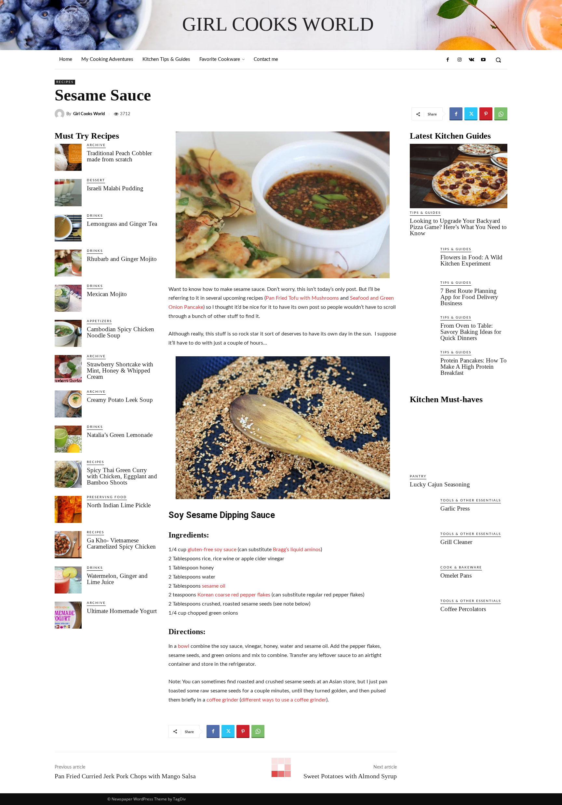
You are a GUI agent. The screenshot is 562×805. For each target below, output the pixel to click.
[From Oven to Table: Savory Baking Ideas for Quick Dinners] (422, 329)
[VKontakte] (471, 60)
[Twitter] (470, 113)
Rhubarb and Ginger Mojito (122, 258)
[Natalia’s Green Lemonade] (68, 439)
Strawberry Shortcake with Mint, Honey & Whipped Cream (120, 370)
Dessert (96, 180)
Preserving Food (107, 497)
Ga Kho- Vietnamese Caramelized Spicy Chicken (121, 543)
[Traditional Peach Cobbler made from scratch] (68, 157)
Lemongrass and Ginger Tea (122, 223)
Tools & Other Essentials (470, 500)
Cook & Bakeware (461, 567)
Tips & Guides (425, 212)
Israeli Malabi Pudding (115, 188)
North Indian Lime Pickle (119, 505)
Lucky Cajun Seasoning (440, 484)
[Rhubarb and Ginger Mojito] (68, 263)
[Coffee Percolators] (422, 612)
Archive (96, 145)
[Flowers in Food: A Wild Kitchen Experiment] (422, 260)
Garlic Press (455, 508)
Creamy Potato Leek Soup (120, 399)
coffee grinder (222, 700)
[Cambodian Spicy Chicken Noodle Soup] (68, 333)
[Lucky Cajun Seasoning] (458, 439)
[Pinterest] (485, 113)
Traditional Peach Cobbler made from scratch (119, 156)
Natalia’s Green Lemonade (120, 434)
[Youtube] (483, 60)
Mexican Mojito (107, 294)
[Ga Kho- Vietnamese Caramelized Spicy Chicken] (68, 544)
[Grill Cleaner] (422, 545)
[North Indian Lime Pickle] (68, 509)
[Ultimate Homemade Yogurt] (68, 615)
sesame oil (213, 586)
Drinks (95, 215)
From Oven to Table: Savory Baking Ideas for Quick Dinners (470, 331)
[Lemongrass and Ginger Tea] (68, 227)
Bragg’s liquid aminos (297, 549)
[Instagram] (459, 60)
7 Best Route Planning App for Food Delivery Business (469, 297)
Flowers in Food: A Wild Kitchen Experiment (471, 260)
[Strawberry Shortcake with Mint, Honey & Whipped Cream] (68, 368)
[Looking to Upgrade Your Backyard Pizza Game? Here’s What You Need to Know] (458, 176)
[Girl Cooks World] (60, 114)
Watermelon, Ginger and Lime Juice (117, 578)
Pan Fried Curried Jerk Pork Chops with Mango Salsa (125, 776)
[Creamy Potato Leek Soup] (68, 403)
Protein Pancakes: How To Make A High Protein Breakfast (473, 366)
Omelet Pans (456, 575)
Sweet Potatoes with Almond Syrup (350, 776)
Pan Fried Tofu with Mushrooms (302, 298)
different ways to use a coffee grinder (283, 700)
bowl (183, 646)
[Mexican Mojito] (68, 298)
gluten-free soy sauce (212, 549)
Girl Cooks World (89, 114)
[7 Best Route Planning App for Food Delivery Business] (422, 294)
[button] (498, 60)
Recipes (65, 82)
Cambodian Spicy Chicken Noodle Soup (120, 332)
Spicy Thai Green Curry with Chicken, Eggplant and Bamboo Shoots (122, 476)
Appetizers (99, 321)
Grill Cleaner (456, 542)
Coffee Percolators (463, 609)
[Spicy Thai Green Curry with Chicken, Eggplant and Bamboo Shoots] (68, 474)
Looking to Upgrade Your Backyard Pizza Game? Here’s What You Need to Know (458, 227)
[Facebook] (448, 60)
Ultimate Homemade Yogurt (122, 610)
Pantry (418, 476)
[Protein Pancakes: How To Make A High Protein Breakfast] (422, 363)
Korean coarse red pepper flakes (233, 594)
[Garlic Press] (422, 512)
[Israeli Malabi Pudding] (68, 192)
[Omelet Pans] (422, 579)
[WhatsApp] (500, 113)
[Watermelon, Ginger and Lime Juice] (68, 580)
